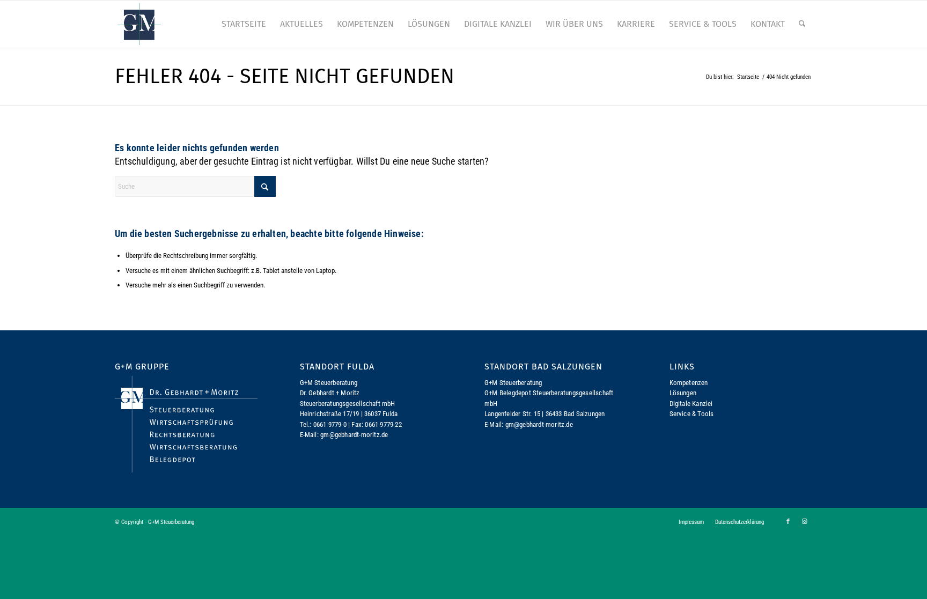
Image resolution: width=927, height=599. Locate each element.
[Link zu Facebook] (788, 522)
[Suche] (802, 24)
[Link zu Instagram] (804, 522)
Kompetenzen (689, 383)
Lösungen (683, 393)
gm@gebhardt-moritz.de (354, 435)
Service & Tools (692, 414)
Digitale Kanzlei (691, 404)
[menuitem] (244, 24)
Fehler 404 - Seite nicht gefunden (284, 76)
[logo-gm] (139, 24)
